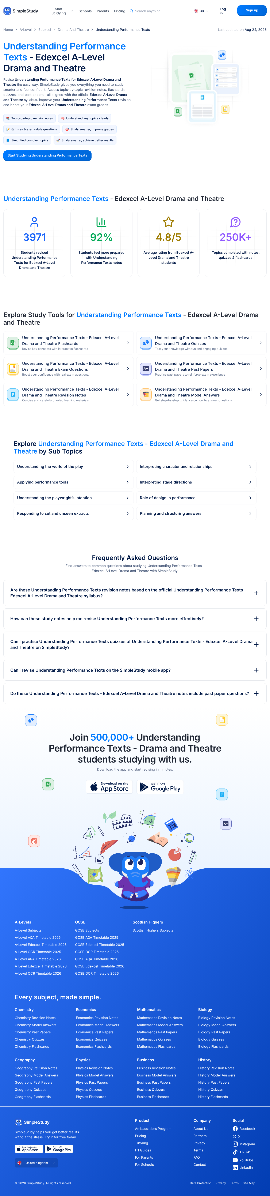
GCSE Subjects (87, 930)
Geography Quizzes (30, 1089)
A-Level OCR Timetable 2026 (38, 973)
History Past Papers (214, 1082)
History (205, 1060)
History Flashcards (213, 1097)
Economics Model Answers (97, 1025)
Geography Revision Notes (36, 1068)
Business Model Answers (156, 1075)
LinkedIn (246, 1167)
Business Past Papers (154, 1082)
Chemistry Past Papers (33, 1032)
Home (8, 29)
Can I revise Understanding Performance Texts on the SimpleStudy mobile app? (90, 670)
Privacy (199, 1143)
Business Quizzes (151, 1089)
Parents (103, 11)
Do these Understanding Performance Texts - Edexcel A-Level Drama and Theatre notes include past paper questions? (129, 693)
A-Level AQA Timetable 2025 (38, 937)
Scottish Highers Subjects (153, 930)
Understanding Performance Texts (123, 29)
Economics (86, 1010)
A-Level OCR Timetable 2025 (38, 952)
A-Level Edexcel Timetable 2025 (41, 945)
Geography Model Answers (36, 1075)
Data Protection (200, 1183)
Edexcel (44, 29)
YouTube (246, 1160)
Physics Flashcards (91, 1097)
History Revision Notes (216, 1068)
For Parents (144, 1157)
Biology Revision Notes (216, 1018)
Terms (198, 1150)
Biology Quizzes (211, 1039)
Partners (200, 1136)
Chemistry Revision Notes (35, 1018)
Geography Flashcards (33, 1097)
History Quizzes (210, 1089)
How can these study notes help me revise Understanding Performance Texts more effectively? (107, 618)
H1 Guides (143, 1150)
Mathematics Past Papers (157, 1032)
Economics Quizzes (91, 1039)
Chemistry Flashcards (32, 1046)
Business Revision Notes (156, 1068)
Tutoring (141, 1143)
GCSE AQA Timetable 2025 (96, 937)
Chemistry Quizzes (30, 1039)
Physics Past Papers (92, 1082)
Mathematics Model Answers (160, 1025)
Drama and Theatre (73, 29)
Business (145, 1060)
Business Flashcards (153, 1097)
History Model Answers (216, 1075)
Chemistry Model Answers (35, 1025)
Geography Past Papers (33, 1082)
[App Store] (109, 787)
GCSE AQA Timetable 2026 (96, 959)
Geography (25, 1060)
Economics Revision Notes (97, 1018)
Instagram (247, 1144)
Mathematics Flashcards (156, 1046)
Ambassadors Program (153, 1129)
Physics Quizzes (89, 1089)
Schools (85, 11)
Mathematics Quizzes (154, 1039)
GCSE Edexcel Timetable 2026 (99, 966)
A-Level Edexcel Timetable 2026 (41, 966)
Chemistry (24, 1010)
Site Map (249, 1183)
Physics (83, 1060)
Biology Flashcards (213, 1046)
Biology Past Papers (214, 1032)
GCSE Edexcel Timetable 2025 (99, 945)
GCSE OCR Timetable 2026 (97, 973)
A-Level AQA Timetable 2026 (38, 959)
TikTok (244, 1152)
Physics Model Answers (94, 1075)
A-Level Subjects (28, 930)
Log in (223, 11)
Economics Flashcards (94, 1046)
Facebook (247, 1129)
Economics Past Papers (94, 1032)
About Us (200, 1129)
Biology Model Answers (217, 1025)
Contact (199, 1164)
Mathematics (149, 1010)
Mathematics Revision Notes (159, 1018)
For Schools (144, 1164)
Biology (205, 1010)
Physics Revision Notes (94, 1068)
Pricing (119, 11)
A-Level (26, 29)
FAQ (196, 1157)
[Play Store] (160, 787)
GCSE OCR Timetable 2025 (97, 952)
